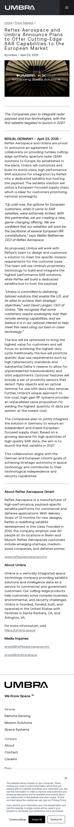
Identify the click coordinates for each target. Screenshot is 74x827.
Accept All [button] (37, 819)
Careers (11, 759)
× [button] (66, 777)
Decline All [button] (56, 819)
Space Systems (17, 729)
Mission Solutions (18, 723)
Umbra (12, 55)
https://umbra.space (20, 630)
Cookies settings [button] (17, 819)
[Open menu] (67, 7)
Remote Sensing (17, 716)
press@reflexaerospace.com (27, 646)
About (9, 745)
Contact (11, 752)
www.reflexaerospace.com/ (26, 557)
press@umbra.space (21, 655)
